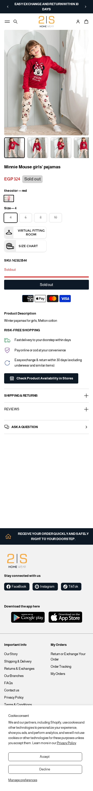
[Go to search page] (15, 22)
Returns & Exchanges (19, 669)
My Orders (58, 674)
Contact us (11, 690)
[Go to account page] (78, 22)
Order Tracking (61, 666)
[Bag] (85, 22)
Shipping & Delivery (18, 661)
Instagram (47, 586)
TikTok (73, 586)
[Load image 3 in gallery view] (61, 147)
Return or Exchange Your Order (68, 656)
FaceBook (19, 586)
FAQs (8, 683)
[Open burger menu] (7, 22)
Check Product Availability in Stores (45, 378)
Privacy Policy (66, 743)
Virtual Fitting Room (31, 232)
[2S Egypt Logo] (17, 561)
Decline (44, 769)
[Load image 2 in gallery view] (37, 147)
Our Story (11, 654)
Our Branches (14, 676)
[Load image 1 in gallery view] (14, 147)
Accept (45, 757)
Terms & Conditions (18, 705)
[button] (7, 6)
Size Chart (28, 246)
